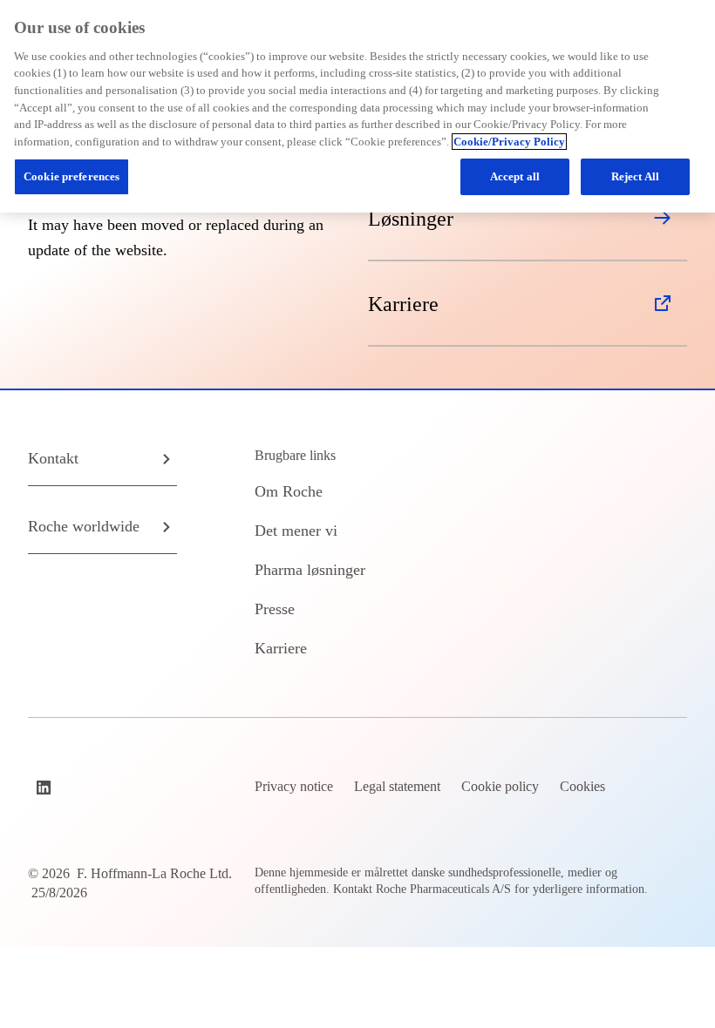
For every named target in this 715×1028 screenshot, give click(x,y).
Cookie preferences (71, 176)
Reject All (635, 176)
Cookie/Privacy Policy (509, 141)
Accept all (515, 176)
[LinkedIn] (45, 787)
